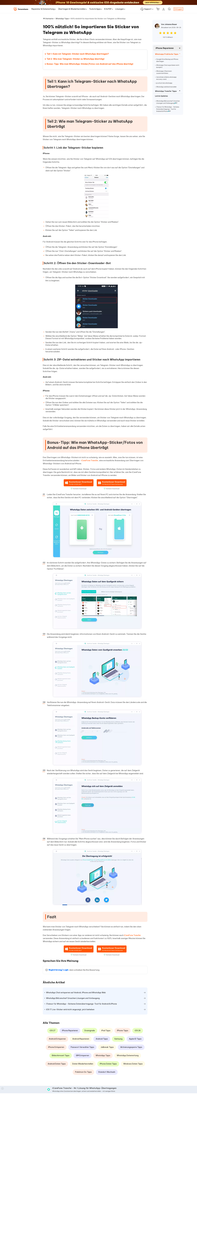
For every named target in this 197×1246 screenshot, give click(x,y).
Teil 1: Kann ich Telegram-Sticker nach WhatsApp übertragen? (78, 54)
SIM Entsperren (82, 1055)
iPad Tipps (105, 1030)
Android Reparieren (80, 1039)
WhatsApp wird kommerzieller (166, 87)
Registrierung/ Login (58, 970)
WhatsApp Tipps (103, 1055)
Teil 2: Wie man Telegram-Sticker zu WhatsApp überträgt (75, 59)
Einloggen (178, 9)
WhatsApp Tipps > (63, 19)
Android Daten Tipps (57, 1064)
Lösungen (119, 9)
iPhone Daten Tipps (108, 1064)
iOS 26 (138, 1030)
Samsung (118, 1039)
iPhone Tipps (122, 1030)
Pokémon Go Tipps (83, 1072)
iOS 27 (52, 1030)
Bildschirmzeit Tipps (60, 1055)
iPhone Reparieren (165, 48)
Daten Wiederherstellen (82, 1064)
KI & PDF (108, 9)
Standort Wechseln (106, 1072)
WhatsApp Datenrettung (128, 1055)
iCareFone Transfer (89, 460)
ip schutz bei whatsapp (164, 83)
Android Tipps (102, 1039)
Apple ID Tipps (135, 1039)
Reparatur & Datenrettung (42, 9)
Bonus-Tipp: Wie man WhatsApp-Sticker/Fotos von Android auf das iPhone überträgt (90, 64)
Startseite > (50, 19)
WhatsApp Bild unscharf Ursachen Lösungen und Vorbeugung (168, 102)
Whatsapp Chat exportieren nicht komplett (167, 66)
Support (147, 9)
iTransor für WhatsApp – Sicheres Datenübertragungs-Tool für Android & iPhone (167, 109)
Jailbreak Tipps (107, 1047)
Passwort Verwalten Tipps (82, 1047)
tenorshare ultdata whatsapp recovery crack (166, 78)
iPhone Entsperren (56, 1047)
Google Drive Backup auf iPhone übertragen (167, 60)
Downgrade (89, 1030)
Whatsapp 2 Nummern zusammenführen (164, 72)
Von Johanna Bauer (169, 24)
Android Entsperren (57, 1039)
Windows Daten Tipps (133, 1064)
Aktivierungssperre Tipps (131, 1047)
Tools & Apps (95, 9)
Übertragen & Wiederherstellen (72, 9)
